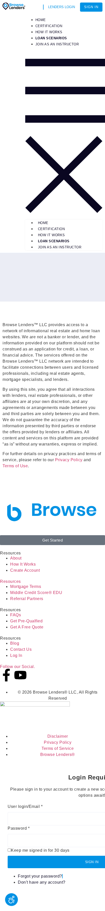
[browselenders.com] (14, 8)
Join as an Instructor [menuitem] (57, 44)
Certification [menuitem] (48, 26)
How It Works (51, 235)
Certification (51, 229)
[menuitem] (51, 38)
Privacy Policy (69, 460)
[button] (63, 131)
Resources (10, 581)
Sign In (91, 7)
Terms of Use (15, 466)
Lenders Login (61, 7)
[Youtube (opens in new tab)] (20, 675)
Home (43, 223)
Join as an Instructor (60, 247)
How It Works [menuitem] (48, 32)
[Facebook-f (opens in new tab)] (6, 675)
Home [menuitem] (40, 20)
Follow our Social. (17, 666)
